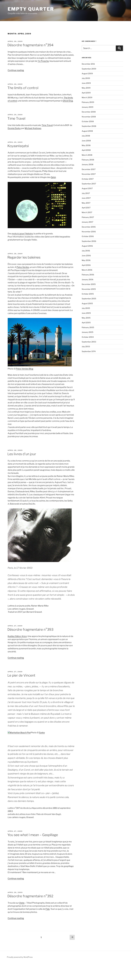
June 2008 (86, 141)
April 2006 (86, 265)
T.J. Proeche (43, 61)
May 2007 (86, 203)
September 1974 (89, 351)
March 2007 (87, 212)
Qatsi (53, 177)
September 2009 (89, 69)
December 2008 (89, 112)
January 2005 (87, 332)
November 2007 (89, 174)
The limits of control (22, 88)
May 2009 (86, 88)
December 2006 (89, 227)
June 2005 (86, 313)
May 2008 (86, 145)
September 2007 (89, 184)
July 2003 (86, 346)
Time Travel (16, 118)
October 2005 (88, 294)
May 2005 (86, 318)
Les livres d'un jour (21, 454)
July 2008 (86, 136)
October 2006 (88, 236)
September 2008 (89, 126)
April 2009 (86, 93)
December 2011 (88, 64)
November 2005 (89, 289)
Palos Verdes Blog (24, 369)
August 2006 (87, 246)
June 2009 (86, 83)
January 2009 (87, 107)
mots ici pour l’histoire (22, 233)
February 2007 (88, 217)
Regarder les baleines (23, 257)
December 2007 (88, 169)
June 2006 (86, 255)
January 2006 (87, 279)
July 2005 (86, 308)
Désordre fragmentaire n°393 (30, 629)
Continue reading (16, 70)
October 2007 (88, 179)
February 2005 (88, 327)
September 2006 (89, 241)
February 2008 (88, 160)
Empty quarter (31, 9)
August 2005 (87, 303)
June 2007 (86, 198)
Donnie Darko (14, 128)
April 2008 (86, 150)
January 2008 (87, 164)
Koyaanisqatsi (18, 146)
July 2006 (86, 251)
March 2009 (87, 97)
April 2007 (86, 208)
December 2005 (89, 284)
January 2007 (87, 222)
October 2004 (88, 337)
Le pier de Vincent (21, 675)
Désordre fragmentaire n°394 (30, 45)
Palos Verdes (23, 267)
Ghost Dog (68, 101)
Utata (21, 903)
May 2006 (86, 260)
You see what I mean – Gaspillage (32, 835)
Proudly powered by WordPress (20, 957)
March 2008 (87, 155)
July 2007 (86, 193)
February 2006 (88, 275)
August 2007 (87, 188)
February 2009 (88, 102)
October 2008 (88, 121)
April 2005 (86, 322)
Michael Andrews (33, 128)
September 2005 (89, 298)
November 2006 (89, 231)
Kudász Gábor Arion (17, 636)
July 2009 (86, 78)
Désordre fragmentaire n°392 (30, 896)
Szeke (42, 732)
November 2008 (89, 117)
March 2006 (87, 270)
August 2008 (87, 131)
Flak (48, 909)
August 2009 (87, 73)
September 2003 (89, 342)
